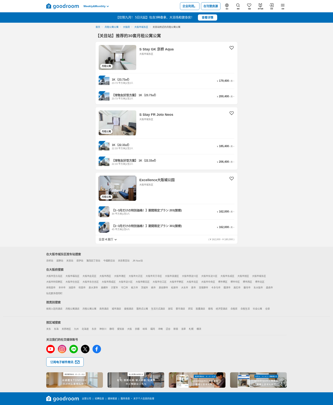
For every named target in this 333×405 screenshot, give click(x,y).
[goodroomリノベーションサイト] (74, 380)
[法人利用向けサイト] (136, 380)
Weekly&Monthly (94, 6)
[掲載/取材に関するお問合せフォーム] (258, 380)
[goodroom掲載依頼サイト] (197, 380)
